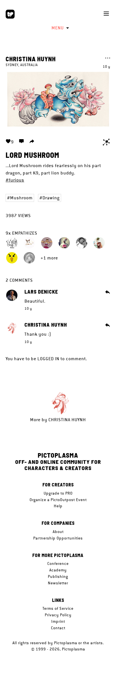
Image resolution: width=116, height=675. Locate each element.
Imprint (58, 621)
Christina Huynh (31, 58)
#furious (15, 180)
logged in (48, 359)
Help (58, 505)
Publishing (58, 576)
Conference (58, 563)
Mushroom (21, 198)
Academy (58, 570)
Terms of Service (58, 608)
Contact (58, 627)
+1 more (49, 258)
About (58, 531)
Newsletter (58, 583)
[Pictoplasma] (10, 14)
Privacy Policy (58, 614)
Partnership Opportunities (58, 538)
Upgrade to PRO (58, 493)
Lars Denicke (41, 292)
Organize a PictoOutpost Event (58, 499)
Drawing (51, 198)
